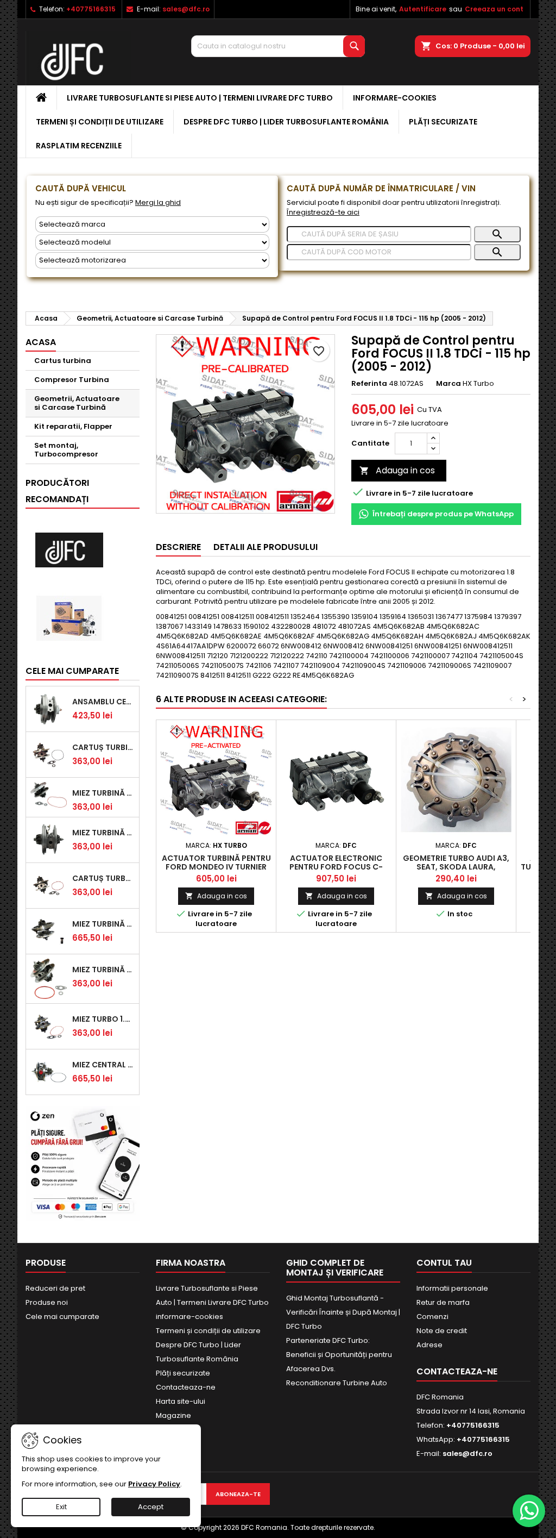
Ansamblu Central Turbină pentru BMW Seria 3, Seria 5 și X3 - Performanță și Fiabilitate (103, 701)
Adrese (429, 1345)
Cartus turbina (62, 360)
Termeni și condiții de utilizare (99, 121)
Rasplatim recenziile (79, 145)
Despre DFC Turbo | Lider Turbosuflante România (286, 121)
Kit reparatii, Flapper (73, 426)
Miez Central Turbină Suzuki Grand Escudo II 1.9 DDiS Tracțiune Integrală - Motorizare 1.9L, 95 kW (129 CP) (103, 1064)
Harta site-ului (180, 1401)
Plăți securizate (443, 121)
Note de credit (441, 1331)
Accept (150, 1507)
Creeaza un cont (494, 9)
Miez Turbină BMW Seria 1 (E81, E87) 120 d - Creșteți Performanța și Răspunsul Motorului (103, 969)
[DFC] (69, 550)
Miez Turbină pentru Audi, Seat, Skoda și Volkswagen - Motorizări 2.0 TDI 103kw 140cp (103, 924)
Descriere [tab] (178, 547)
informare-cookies (395, 97)
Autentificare (422, 9)
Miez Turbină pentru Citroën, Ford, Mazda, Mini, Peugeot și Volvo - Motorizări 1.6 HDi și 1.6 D (103, 793)
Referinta (369, 384)
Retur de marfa (443, 1302)
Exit (61, 1507)
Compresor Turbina (71, 379)
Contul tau (444, 1262)
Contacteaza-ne (186, 1387)
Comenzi (432, 1316)
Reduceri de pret (55, 1288)
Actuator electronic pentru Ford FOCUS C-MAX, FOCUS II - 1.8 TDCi (336, 867)
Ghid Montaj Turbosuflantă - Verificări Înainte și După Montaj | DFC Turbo (343, 1312)
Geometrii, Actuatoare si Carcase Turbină (76, 402)
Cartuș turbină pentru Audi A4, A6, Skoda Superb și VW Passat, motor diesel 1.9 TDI (103, 747)
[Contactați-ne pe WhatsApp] (529, 1511)
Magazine (173, 1415)
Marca (448, 384)
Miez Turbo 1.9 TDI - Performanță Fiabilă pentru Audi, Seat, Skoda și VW (103, 1019)
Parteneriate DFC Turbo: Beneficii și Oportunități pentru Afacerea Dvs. (339, 1354)
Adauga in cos (397, 470)
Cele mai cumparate (72, 671)
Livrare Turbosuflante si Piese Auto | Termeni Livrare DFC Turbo (200, 97)
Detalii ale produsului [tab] (265, 547)
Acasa (41, 342)
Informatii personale (452, 1288)
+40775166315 (91, 9)
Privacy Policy (154, 1484)
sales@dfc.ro (186, 9)
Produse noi (47, 1302)
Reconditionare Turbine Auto (336, 1383)
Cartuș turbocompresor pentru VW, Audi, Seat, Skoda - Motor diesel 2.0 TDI (103, 878)
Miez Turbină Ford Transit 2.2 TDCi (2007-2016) (103, 832)
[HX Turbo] (69, 618)
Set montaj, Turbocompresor (66, 449)
